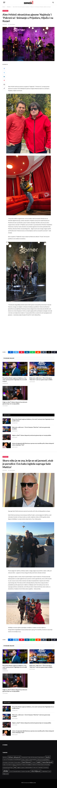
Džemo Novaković (33, 759)
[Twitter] (4, 72)
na (15, 767)
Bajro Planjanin (41, 757)
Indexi (4, 764)
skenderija (46, 767)
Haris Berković (47, 762)
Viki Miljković (36, 771)
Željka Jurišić (5, 773)
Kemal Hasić (19, 764)
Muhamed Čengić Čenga (7, 767)
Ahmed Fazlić (24, 757)
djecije (27, 759)
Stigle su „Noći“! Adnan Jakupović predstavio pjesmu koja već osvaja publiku (15, 402)
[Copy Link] (4, 88)
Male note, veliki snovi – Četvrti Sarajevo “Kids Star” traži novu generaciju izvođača (40, 378)
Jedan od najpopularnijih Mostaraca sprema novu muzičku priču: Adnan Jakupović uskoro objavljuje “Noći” (33, 444)
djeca (23, 759)
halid (38, 762)
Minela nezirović (40, 764)
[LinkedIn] (4, 76)
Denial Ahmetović (17, 759)
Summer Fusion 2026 (26, 771)
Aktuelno (5, 10)
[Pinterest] (4, 80)
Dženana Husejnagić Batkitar (43, 759)
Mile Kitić (34, 764)
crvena (4, 759)
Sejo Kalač (40, 767)
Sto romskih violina (17, 771)
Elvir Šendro (11, 762)
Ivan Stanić (9, 764)
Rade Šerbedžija (29, 767)
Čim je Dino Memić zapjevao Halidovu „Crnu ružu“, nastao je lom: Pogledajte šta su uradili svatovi (15, 379)
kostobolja (29, 764)
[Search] (53, 2)
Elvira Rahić (5, 762)
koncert (24, 764)
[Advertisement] (32, 74)
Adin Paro (5, 757)
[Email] (4, 84)
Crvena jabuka (10, 759)
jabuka (14, 764)
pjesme (23, 767)
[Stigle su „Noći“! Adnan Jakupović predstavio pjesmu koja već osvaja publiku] (15, 393)
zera (49, 771)
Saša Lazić (35, 767)
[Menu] (4, 2)
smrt (11, 771)
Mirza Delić (47, 764)
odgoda (18, 767)
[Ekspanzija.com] (28, 2)
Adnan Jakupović (14, 757)
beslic (48, 757)
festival (34, 762)
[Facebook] (4, 68)
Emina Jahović (17, 762)
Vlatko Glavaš (44, 771)
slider (6, 771)
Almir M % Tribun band (33, 757)
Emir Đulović (26, 762)
